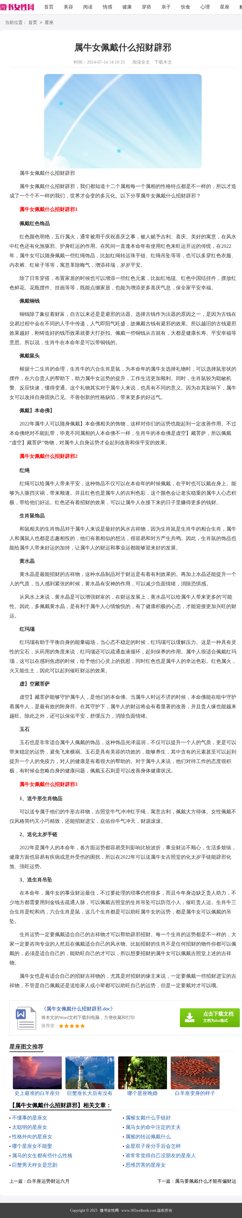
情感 (107, 6)
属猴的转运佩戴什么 (148, 1136)
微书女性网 (109, 1210)
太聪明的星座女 (29, 1127)
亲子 (166, 6)
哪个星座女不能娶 (32, 1146)
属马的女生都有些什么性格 (42, 1155)
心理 (205, 6)
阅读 (88, 6)
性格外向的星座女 (32, 1136)
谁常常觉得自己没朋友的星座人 (160, 1155)
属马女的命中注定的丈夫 (153, 1127)
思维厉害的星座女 (145, 1165)
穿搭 (146, 6)
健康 (127, 6)
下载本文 (163, 62)
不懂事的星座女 (29, 1117)
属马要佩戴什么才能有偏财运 (205, 1181)
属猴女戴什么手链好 (148, 1117)
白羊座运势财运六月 (48, 1181)
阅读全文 (141, 62)
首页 (49, 6)
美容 (68, 6)
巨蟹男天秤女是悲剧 (34, 1165)
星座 (224, 6)
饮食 (185, 6)
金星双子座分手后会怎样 (153, 1146)
